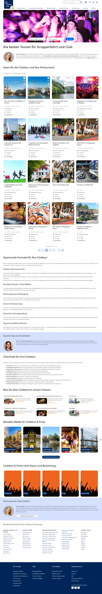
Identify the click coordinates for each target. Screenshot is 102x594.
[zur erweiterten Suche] (86, 2)
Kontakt (73, 573)
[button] (100, 439)
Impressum (74, 571)
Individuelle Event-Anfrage (19, 573)
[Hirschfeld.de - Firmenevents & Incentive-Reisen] (8, 4)
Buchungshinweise (37, 571)
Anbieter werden (56, 573)
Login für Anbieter (56, 578)
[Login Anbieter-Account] (96, 2)
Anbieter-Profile (17, 581)
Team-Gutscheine (36, 576)
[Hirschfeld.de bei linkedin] (78, 588)
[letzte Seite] (62, 250)
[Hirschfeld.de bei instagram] (75, 588)
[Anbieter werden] (93, 2)
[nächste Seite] (59, 250)
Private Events (16, 585)
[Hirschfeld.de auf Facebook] (72, 588)
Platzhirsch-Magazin (37, 578)
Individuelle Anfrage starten (27, 516)
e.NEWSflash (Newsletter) (38, 573)
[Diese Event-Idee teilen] (24, 84)
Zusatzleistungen (17, 583)
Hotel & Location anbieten (58, 576)
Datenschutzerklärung (77, 578)
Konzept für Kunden (18, 571)
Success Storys (16, 578)
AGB (72, 576)
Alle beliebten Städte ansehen (51, 457)
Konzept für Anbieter (57, 571)
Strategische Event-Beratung (20, 576)
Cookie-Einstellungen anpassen (79, 585)
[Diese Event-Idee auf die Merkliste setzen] (24, 81)
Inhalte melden (75, 581)
